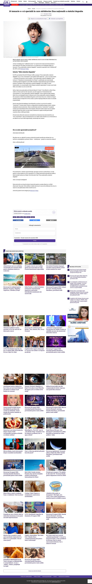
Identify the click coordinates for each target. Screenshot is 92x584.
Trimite (34, 240)
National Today (25, 69)
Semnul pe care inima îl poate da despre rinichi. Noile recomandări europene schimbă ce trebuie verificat (13, 432)
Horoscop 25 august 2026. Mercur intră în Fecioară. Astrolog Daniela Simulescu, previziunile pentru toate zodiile (56, 410)
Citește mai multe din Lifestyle (34, 571)
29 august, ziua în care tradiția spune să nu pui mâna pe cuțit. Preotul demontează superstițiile (34, 267)
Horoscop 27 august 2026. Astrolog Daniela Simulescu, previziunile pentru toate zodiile (55, 350)
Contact (55, 576)
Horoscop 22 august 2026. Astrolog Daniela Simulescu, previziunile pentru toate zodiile (34, 561)
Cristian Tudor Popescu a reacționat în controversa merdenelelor (32, 494)
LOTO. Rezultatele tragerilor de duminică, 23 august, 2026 (34, 515)
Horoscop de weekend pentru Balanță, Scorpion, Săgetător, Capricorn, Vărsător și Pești (12, 288)
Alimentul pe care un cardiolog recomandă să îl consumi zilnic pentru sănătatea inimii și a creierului (12, 268)
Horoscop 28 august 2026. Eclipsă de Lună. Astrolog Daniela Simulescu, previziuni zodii (56, 288)
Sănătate (73, 1)
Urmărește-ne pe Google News (57, 18)
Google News (27, 213)
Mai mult (53, 2)
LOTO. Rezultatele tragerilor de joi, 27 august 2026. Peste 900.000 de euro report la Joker (13, 350)
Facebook (19, 220)
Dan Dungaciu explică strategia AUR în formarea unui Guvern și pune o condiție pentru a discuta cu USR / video (42, 4)
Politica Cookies (37, 576)
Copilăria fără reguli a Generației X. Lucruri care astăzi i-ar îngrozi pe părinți (34, 350)
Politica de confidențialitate (26, 576)
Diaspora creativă (47, 1)
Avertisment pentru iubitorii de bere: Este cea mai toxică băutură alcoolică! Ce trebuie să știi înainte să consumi (13, 388)
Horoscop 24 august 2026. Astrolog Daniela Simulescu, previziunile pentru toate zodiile (12, 473)
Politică (20, 1)
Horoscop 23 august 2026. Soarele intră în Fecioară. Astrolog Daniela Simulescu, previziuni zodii (56, 516)
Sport (35, 2)
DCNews (6, 3)
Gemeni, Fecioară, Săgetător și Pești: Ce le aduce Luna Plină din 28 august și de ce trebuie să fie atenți (34, 388)
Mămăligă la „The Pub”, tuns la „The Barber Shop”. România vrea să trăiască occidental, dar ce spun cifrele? (34, 432)
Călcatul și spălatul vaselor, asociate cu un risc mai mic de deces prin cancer (12, 329)
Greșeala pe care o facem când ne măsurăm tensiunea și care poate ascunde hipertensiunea (13, 515)
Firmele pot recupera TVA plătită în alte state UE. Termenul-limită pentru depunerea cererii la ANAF (56, 473)
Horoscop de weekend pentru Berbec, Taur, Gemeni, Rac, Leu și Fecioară (34, 329)
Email (52, 220)
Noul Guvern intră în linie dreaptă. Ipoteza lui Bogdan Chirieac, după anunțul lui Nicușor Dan (78, 271)
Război (25, 1)
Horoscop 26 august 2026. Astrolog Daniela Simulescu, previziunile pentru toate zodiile (34, 409)
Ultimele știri (14, 1)
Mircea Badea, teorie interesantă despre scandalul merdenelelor (12, 452)
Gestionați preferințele (46, 576)
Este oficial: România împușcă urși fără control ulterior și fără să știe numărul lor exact (55, 267)
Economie (39, 1)
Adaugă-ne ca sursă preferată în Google (38, 18)
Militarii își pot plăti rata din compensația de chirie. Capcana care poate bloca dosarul (55, 387)
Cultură (78, 1)
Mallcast (47, 2)
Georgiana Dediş (47, 13)
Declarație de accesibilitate (64, 576)
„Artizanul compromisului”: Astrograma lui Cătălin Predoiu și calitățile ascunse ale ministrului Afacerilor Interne (56, 330)
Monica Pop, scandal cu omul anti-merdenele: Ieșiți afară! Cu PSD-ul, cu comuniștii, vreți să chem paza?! (12, 537)
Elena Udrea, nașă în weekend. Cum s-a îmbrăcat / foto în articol (13, 494)
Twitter (35, 220)
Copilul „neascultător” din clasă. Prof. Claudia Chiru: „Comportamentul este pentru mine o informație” (34, 537)
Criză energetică (32, 1)
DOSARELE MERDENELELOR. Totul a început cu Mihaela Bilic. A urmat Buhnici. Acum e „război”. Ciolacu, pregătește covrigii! (12, 563)
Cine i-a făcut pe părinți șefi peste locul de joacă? (34, 452)
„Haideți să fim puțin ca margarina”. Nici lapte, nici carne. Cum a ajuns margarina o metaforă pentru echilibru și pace (56, 495)
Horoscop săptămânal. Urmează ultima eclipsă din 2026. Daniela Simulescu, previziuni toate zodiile (55, 453)
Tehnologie (41, 2)
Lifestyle (33, 8)
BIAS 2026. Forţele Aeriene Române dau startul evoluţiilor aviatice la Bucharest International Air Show (34, 474)
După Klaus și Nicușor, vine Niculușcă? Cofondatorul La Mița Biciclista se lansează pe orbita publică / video (56, 432)
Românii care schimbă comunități (61, 1)
